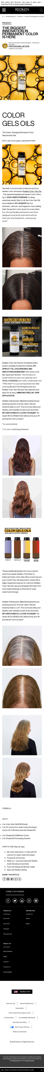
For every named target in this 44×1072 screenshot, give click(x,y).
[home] (3, 16)
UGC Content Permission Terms (20, 1013)
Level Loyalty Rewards (23, 4)
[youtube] (22, 901)
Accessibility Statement (27, 1017)
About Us (7, 943)
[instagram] (29, 901)
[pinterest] (36, 901)
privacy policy (29, 1060)
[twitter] (15, 901)
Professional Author (19, 46)
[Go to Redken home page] (22, 10)
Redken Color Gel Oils (32, 191)
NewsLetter (20, 1008)
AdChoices (16, 1060)
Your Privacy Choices (22, 1027)
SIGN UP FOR (19, 1070)
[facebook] (8, 901)
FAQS (5, 956)
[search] (41, 10)
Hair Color (6, 923)
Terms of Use (10, 1003)
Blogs (28, 923)
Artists (28, 918)
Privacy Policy (9, 1017)
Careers (6, 961)
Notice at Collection (20, 1031)
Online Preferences (27, 1003)
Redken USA (25, 992)
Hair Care (6, 918)
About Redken (7, 951)
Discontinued (7, 934)
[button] (4, 9)
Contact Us (6, 967)
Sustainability (7, 972)
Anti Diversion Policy (20, 1022)
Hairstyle (6, 929)
